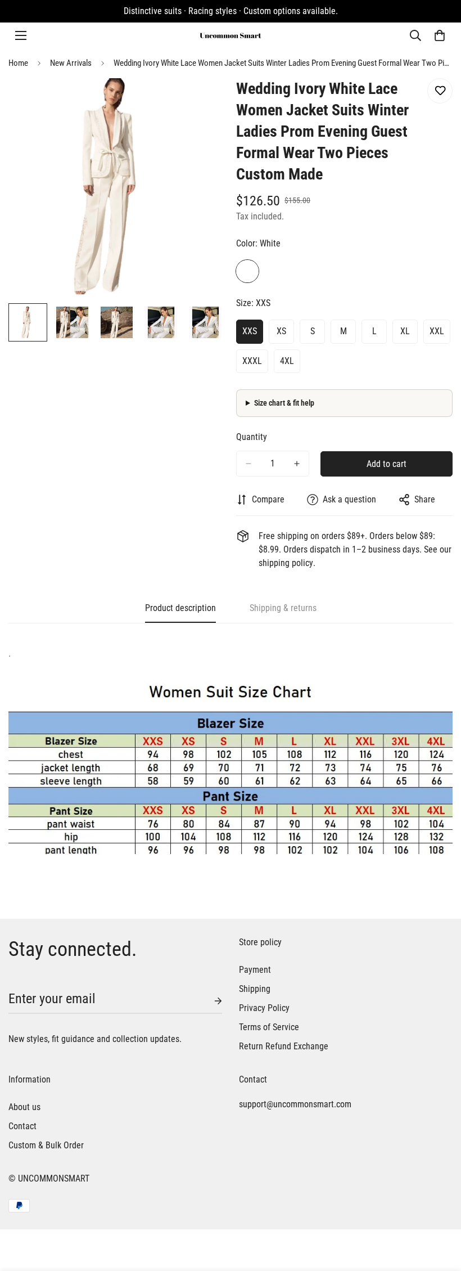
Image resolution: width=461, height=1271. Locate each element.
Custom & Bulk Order (46, 1145)
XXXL (252, 361)
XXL (437, 331)
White (247, 271)
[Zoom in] (201, 102)
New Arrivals (71, 63)
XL (405, 331)
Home (18, 63)
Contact (22, 1126)
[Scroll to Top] (439, 1210)
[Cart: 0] (440, 35)
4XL (287, 361)
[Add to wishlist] (440, 91)
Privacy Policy (264, 1008)
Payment (255, 969)
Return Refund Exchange (283, 1046)
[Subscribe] (209, 1001)
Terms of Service (269, 1027)
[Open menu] (20, 35)
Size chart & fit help (284, 402)
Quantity (251, 437)
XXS (249, 331)
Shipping (254, 988)
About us (24, 1107)
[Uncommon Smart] (230, 35)
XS (281, 331)
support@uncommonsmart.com (295, 1104)
